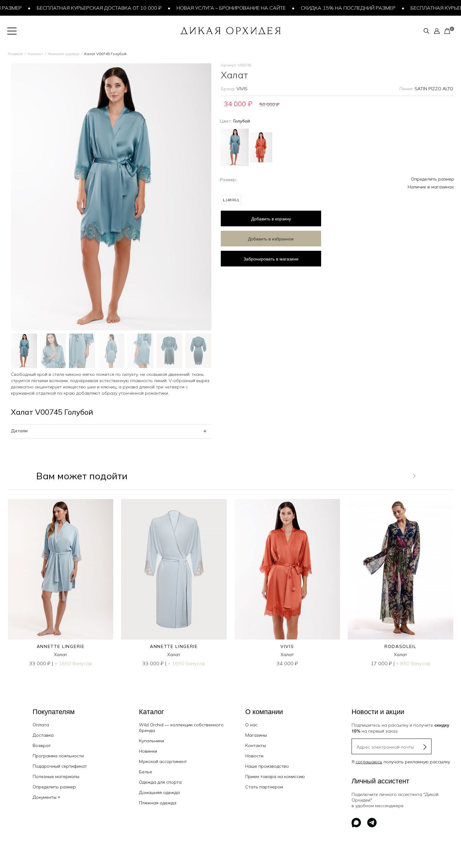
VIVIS (241, 89)
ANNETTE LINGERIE (61, 646)
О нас (251, 725)
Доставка (43, 735)
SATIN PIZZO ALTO (434, 89)
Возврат (42, 745)
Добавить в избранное (271, 238)
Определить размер (432, 179)
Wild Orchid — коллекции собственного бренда (181, 727)
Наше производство (267, 766)
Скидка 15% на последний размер (333, 8)
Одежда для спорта (160, 782)
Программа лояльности (58, 756)
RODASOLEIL (400, 646)
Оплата (41, 725)
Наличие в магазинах (431, 187)
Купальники (151, 741)
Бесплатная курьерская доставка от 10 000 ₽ (84, 8)
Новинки (148, 751)
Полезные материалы (56, 776)
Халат (60, 654)
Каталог (35, 53)
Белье (145, 772)
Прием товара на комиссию (275, 776)
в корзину (271, 218)
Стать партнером (264, 787)
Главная (15, 53)
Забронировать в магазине (271, 258)
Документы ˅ (46, 797)
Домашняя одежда (159, 792)
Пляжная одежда (157, 803)
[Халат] (60, 569)
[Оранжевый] (261, 145)
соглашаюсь (369, 762)
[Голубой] (234, 146)
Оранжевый (261, 147)
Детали (19, 431)
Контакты (255, 745)
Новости (254, 756)
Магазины (256, 735)
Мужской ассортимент (163, 761)
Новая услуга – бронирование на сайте (216, 8)
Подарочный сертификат (60, 766)
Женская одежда (63, 53)
